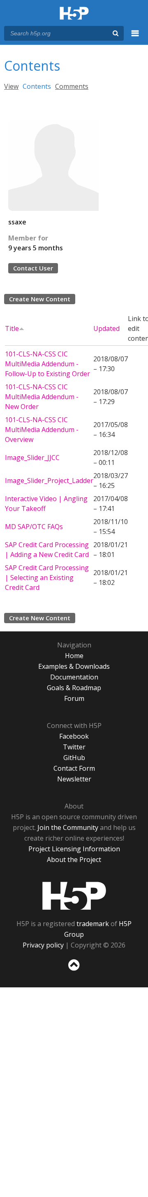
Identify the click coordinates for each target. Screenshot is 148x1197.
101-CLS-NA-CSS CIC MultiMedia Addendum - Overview (42, 429)
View (11, 86)
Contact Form (74, 768)
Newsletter (74, 778)
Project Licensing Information (74, 848)
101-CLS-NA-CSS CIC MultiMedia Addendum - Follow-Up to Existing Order (47, 363)
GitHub (74, 757)
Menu (135, 37)
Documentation (74, 677)
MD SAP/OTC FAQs (34, 526)
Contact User (33, 268)
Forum (74, 698)
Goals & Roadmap (74, 687)
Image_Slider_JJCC (32, 457)
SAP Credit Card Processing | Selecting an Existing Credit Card (47, 577)
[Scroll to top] (74, 971)
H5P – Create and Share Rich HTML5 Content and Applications (74, 14)
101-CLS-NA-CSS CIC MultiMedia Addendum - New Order (42, 396)
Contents (37, 86)
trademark (92, 923)
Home (74, 655)
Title (12, 328)
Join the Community (67, 827)
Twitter (74, 746)
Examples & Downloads (74, 666)
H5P (74, 895)
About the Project (74, 859)
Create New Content (39, 299)
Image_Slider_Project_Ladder (49, 480)
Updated (106, 328)
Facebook (74, 736)
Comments (71, 86)
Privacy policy (43, 945)
